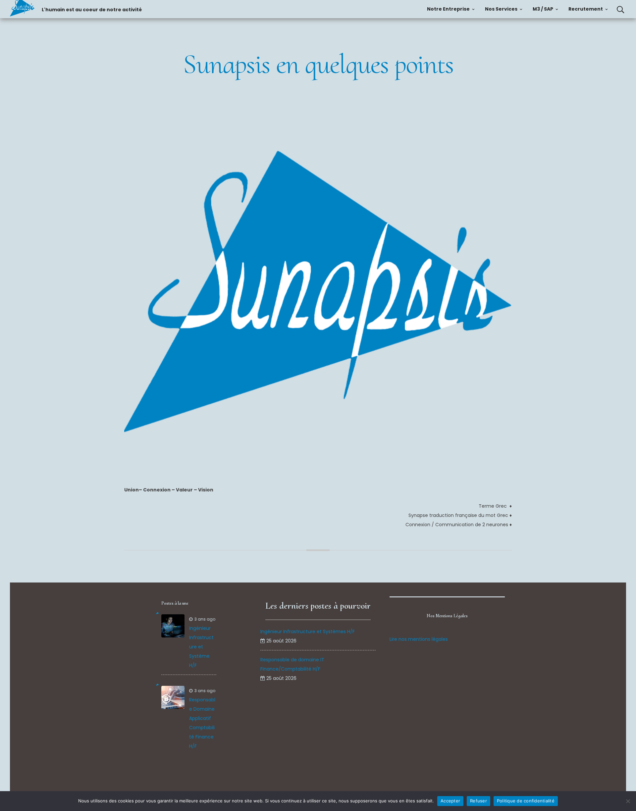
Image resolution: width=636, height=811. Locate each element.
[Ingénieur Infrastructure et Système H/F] (173, 625)
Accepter (450, 800)
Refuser (478, 800)
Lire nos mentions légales (419, 639)
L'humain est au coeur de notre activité (92, 9)
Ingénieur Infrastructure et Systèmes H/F (307, 631)
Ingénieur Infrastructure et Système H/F (201, 647)
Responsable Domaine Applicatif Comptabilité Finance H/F (202, 722)
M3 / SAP (543, 9)
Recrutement (585, 9)
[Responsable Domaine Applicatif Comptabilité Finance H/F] (173, 697)
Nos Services (501, 9)
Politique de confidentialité (526, 800)
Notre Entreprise (448, 9)
